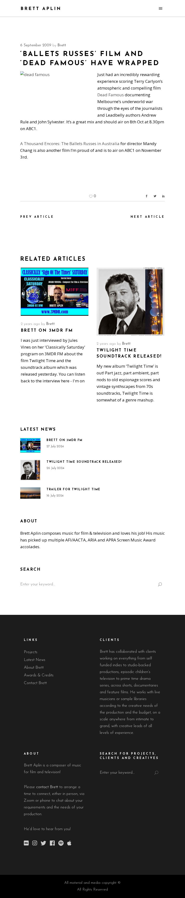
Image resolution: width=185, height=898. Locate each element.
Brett (62, 45)
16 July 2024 (55, 495)
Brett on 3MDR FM (47, 331)
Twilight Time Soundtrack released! (84, 462)
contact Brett (47, 787)
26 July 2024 (55, 468)
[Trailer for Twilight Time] (30, 493)
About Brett (34, 668)
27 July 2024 (55, 446)
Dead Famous (110, 95)
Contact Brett (35, 683)
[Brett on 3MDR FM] (54, 292)
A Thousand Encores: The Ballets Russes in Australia (69, 143)
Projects (30, 652)
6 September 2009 (35, 45)
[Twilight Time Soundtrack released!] (130, 302)
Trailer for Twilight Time (73, 489)
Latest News (34, 660)
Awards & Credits (38, 675)
